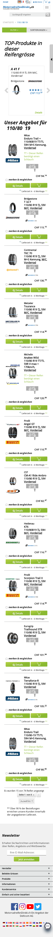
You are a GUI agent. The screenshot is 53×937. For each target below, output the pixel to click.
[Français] (22, 2)
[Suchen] (48, 14)
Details (38, 112)
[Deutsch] (19, 2)
